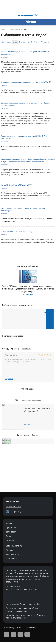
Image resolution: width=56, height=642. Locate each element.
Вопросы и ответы (14, 546)
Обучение (10, 550)
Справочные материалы (31, 400)
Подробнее (28, 294)
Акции (8, 42)
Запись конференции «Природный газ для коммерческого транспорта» (25, 52)
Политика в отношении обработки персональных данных (22, 609)
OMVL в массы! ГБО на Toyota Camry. (16, 231)
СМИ (30, 42)
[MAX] (27, 634)
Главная (4, 29)
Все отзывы (26, 349)
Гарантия (10, 540)
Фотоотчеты (46, 42)
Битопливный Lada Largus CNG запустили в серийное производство (23, 209)
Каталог (9, 523)
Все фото (35, 435)
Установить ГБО (28, 15)
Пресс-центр (15, 29)
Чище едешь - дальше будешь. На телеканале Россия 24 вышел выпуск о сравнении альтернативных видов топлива (28, 160)
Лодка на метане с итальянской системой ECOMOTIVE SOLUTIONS (24, 137)
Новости (22, 42)
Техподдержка (12, 554)
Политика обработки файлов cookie (23, 604)
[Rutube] (20, 634)
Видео (15, 42)
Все (3, 42)
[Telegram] (13, 634)
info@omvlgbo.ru (18, 511)
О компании (11, 559)
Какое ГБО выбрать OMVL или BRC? (16, 185)
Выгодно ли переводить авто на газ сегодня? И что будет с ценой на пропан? (25, 104)
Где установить (13, 528)
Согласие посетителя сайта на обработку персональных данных (26, 616)
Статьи (36, 42)
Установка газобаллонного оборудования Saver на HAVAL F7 (26, 82)
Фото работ (11, 532)
